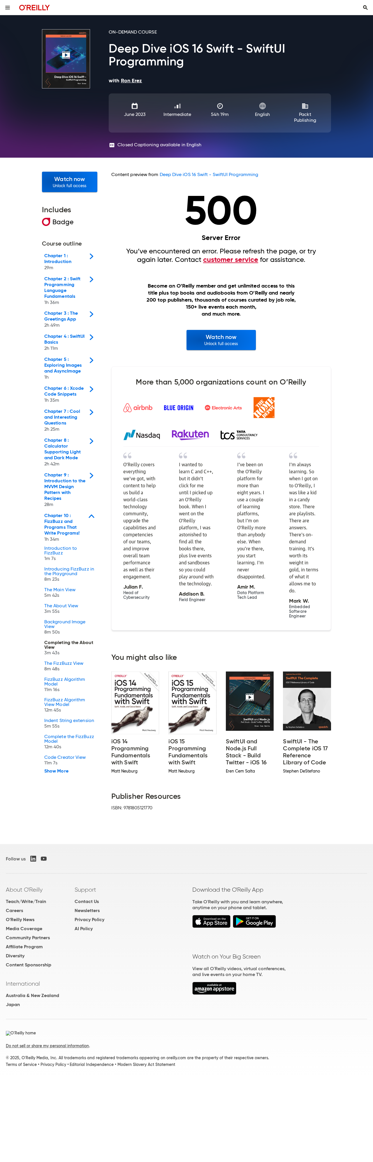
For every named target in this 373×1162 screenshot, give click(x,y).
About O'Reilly (24, 889)
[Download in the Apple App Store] (211, 926)
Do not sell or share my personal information (47, 1045)
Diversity (15, 956)
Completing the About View (68, 647)
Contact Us (87, 901)
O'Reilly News (20, 919)
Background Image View (64, 627)
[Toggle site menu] (8, 8)
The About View (61, 608)
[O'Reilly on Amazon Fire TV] (214, 993)
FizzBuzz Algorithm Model (64, 684)
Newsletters (87, 910)
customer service (230, 259)
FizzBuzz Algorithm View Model (64, 705)
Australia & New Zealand (32, 995)
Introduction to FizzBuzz (60, 553)
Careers (14, 910)
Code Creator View (65, 760)
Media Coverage (24, 929)
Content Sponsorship (28, 965)
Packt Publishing (305, 117)
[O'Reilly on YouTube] (44, 859)
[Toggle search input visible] (365, 8)
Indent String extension (69, 723)
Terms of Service (21, 1064)
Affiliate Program (24, 947)
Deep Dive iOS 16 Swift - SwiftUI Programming (209, 174)
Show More (56, 771)
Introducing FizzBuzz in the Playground (69, 574)
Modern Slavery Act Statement (146, 1064)
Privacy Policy (89, 919)
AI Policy (84, 929)
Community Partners (28, 938)
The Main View (59, 592)
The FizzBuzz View (63, 666)
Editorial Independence (92, 1064)
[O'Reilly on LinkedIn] (33, 859)
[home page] (34, 7)
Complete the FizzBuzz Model (69, 741)
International (23, 983)
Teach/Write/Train (26, 901)
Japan (13, 1004)
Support (85, 889)
